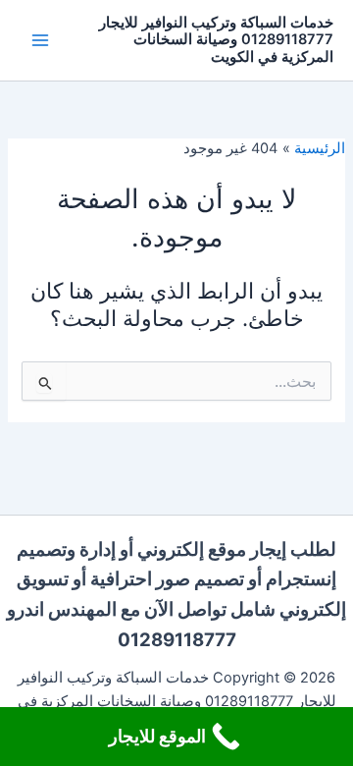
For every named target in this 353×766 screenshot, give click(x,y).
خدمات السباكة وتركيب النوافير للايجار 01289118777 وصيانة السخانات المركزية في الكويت (216, 40)
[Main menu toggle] (40, 40)
